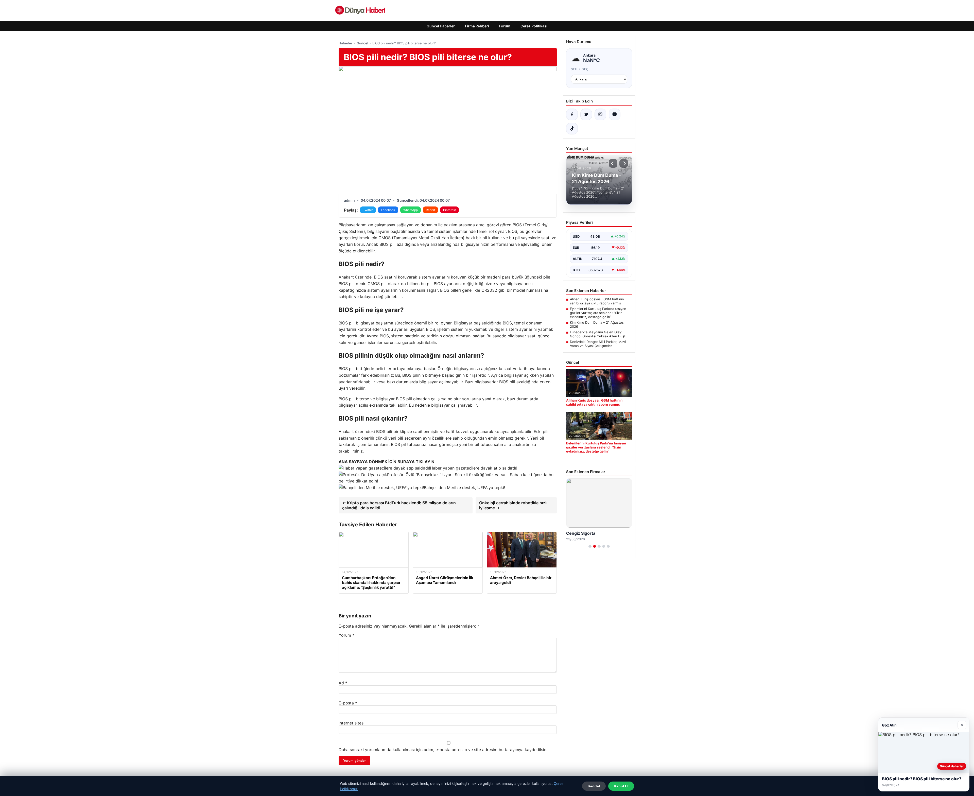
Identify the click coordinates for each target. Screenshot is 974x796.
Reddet (594, 786)
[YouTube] (614, 114)
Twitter (368, 210)
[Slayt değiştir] (590, 546)
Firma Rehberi (477, 26)
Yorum (346, 635)
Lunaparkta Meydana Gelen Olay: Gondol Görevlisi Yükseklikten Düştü (599, 334)
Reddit (430, 210)
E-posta (348, 702)
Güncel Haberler (441, 26)
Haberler (345, 43)
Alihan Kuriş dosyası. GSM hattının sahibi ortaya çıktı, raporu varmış (597, 301)
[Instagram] (600, 114)
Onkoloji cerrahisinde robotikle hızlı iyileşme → (513, 505)
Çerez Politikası (533, 26)
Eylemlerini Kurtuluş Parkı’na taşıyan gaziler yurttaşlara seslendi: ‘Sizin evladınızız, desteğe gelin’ (598, 313)
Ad (343, 682)
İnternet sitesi (351, 722)
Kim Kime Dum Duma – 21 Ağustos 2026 (597, 324)
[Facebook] (572, 114)
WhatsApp (410, 210)
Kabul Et (621, 786)
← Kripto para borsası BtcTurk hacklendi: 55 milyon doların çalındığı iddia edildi (399, 505)
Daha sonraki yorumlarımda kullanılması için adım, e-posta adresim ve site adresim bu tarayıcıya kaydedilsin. (443, 749)
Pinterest (449, 210)
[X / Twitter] (586, 114)
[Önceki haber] (613, 163)
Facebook (388, 210)
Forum (504, 26)
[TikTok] (572, 128)
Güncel (362, 43)
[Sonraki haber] (623, 163)
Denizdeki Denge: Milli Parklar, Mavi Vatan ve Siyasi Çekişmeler (598, 344)
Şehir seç (580, 69)
